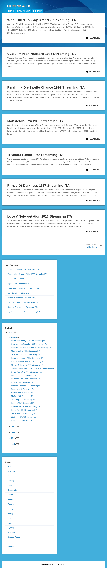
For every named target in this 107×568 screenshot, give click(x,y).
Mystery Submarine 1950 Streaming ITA (24, 312)
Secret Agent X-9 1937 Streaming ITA (26, 372)
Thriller (10, 542)
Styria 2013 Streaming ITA (18, 284)
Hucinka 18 (61, 564)
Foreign (11, 509)
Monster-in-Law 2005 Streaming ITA (35, 121)
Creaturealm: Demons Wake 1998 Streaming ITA (27, 274)
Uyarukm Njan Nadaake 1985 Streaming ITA (41, 54)
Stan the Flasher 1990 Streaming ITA (23, 307)
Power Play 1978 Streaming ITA (24, 410)
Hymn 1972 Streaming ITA (21, 420)
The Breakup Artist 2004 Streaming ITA (23, 288)
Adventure (12, 471)
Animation (12, 476)
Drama (10, 495)
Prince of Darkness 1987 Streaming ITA (38, 185)
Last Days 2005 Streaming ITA (20, 293)
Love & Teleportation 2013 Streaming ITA (39, 216)
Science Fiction (14, 537)
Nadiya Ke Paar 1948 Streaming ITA (25, 407)
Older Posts (92, 247)
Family (10, 499)
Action (10, 466)
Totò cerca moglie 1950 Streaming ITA (23, 302)
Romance (11, 532)
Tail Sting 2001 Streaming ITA (23, 400)
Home (11, 11)
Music (10, 523)
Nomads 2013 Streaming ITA (22, 389)
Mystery (11, 528)
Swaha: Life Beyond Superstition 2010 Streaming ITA (32, 368)
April (13, 444)
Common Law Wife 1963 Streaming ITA (23, 269)
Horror (10, 518)
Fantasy (11, 504)
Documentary (13, 490)
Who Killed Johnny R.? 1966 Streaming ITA (41, 20)
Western (11, 547)
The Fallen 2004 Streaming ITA (23, 413)
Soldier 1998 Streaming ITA (22, 393)
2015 (10, 333)
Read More (94, 38)
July (13, 426)
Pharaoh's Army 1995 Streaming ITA (25, 379)
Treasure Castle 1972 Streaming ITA (35, 155)
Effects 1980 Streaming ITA (22, 382)
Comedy (11, 481)
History (10, 514)
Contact (37, 11)
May (13, 438)
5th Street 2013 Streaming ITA (23, 417)
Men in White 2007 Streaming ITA (21, 279)
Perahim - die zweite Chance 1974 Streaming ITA (46, 87)
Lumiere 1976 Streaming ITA (22, 403)
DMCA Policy (23, 11)
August (14, 337)
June (13, 432)
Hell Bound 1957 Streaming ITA (24, 375)
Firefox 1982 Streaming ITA (22, 396)
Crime (10, 485)
